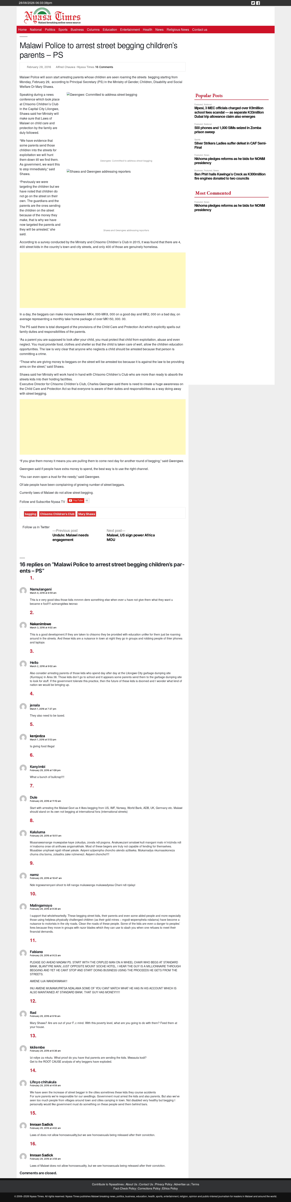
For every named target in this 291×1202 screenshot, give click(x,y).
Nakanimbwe (40, 624)
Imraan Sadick (41, 1124)
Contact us (199, 29)
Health (147, 29)
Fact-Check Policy (124, 1188)
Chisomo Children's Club (57, 514)
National (36, 29)
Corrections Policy (149, 1188)
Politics (50, 29)
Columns (93, 29)
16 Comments (104, 67)
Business (77, 29)
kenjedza (37, 736)
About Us (132, 1184)
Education (110, 29)
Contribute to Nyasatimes (108, 1184)
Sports (63, 29)
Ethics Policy (170, 1188)
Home (22, 29)
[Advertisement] (103, 280)
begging (30, 514)
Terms (195, 1184)
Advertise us (181, 1184)
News (159, 29)
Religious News (178, 29)
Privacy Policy (163, 1184)
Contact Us (146, 1184)
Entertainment (130, 29)
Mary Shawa (86, 514)
